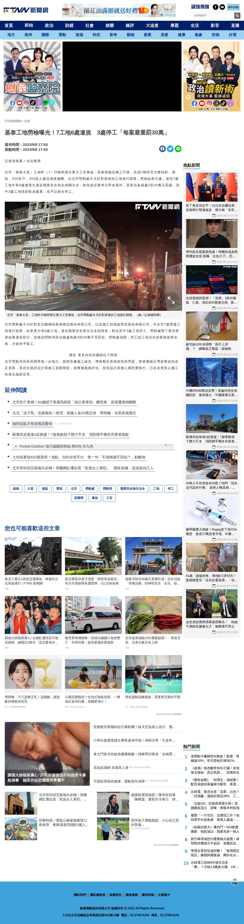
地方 (11, 35)
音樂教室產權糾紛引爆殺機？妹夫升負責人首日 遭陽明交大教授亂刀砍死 (134, 727)
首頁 (9, 25)
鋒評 (130, 25)
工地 (156, 488)
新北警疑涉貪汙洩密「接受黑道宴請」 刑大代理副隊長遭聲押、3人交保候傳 (93, 581)
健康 (181, 35)
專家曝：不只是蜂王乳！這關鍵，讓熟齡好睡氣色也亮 (32, 699)
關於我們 (80, 894)
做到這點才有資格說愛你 (32, 424)
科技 (96, 35)
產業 (147, 35)
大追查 (152, 25)
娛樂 (110, 25)
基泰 (16, 488)
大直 (30, 488)
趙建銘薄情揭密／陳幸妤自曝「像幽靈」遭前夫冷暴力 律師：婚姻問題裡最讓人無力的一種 (155, 797)
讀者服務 (132, 894)
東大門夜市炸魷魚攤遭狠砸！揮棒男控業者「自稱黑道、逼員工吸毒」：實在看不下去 (132, 754)
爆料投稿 (148, 894)
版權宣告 (115, 894)
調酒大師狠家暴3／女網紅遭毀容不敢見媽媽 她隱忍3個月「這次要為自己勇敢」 (31, 640)
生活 (195, 25)
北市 (74, 488)
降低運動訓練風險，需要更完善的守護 (152, 697)
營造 (59, 488)
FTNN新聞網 (13, 121)
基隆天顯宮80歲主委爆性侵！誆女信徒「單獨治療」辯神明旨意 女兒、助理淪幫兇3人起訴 (153, 581)
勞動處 (90, 488)
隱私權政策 (97, 894)
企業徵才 (164, 894)
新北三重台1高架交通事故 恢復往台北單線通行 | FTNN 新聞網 (31, 581)
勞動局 (107, 488)
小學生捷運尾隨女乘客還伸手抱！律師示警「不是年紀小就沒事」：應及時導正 (134, 741)
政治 (49, 25)
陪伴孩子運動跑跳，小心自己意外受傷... (155, 822)
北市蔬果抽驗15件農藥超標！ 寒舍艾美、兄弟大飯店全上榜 (153, 640)
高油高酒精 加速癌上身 (111, 768)
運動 (62, 35)
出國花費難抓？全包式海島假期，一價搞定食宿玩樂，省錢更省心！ (92, 699)
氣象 (198, 35)
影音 (215, 25)
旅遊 (79, 35)
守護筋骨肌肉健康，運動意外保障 (119, 781)
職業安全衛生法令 (132, 488)
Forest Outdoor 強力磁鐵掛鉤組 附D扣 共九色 (56, 446)
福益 (45, 488)
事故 (95, 498)
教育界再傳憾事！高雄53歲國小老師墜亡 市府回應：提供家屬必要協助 (92, 640)
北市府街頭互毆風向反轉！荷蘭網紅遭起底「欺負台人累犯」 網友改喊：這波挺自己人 (63, 797)
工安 (109, 498)
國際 (45, 35)
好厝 (233, 35)
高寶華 (78, 498)
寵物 (130, 35)
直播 (235, 25)
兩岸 (28, 35)
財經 (69, 25)
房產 (164, 35)
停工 (171, 488)
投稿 (215, 35)
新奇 (113, 35)
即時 (29, 25)
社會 (89, 25)
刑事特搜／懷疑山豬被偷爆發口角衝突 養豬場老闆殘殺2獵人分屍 (64, 822)
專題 (174, 25)
